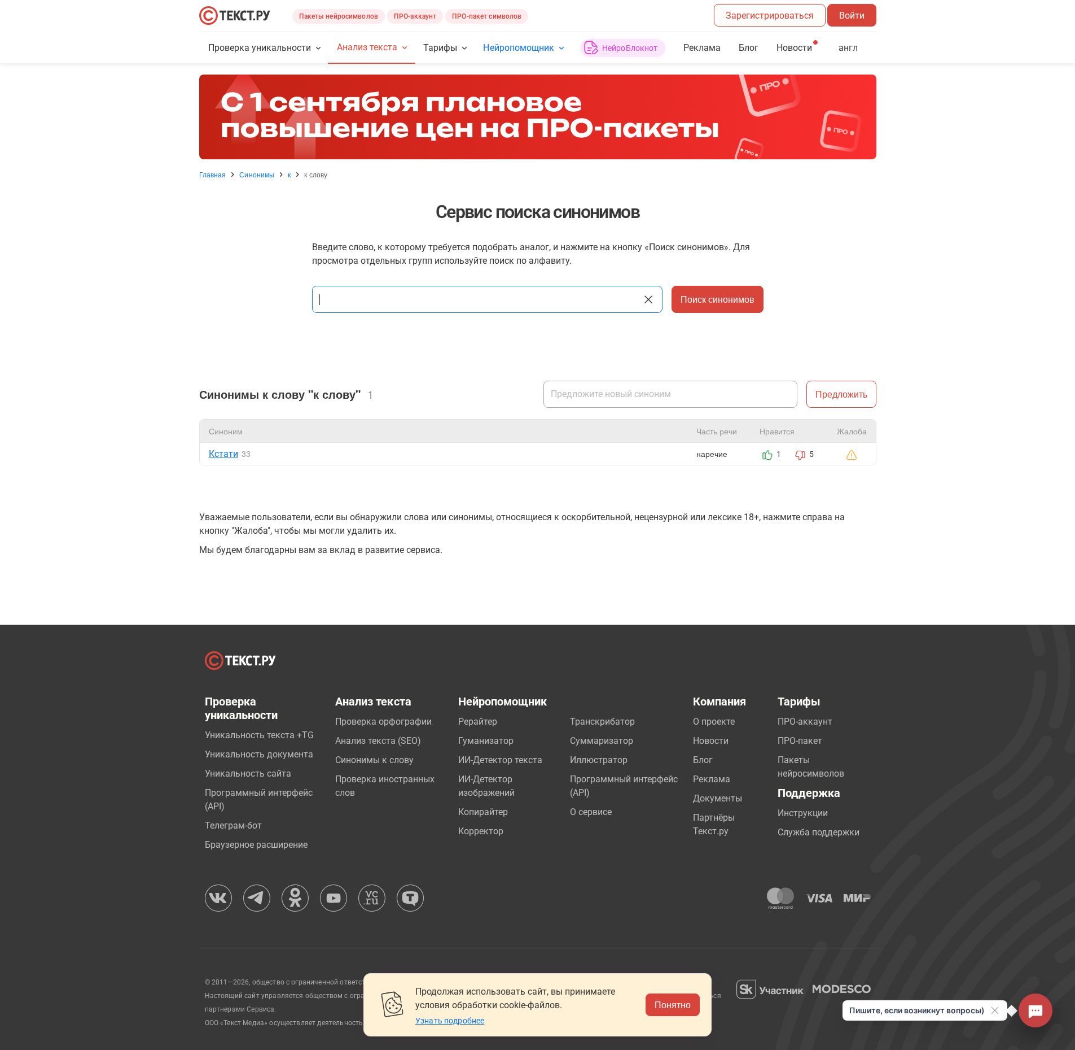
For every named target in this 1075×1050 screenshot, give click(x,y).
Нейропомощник (518, 47)
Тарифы (440, 47)
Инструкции (803, 813)
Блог (748, 47)
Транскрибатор (602, 721)
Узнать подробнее (449, 1021)
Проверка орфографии (383, 721)
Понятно (673, 1004)
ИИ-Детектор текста (500, 760)
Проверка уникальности (259, 47)
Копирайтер (483, 812)
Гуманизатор (486, 740)
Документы (717, 798)
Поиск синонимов (717, 299)
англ (848, 47)
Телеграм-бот (233, 825)
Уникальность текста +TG (259, 735)
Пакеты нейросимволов (338, 16)
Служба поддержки (818, 832)
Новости (711, 740)
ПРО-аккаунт (415, 16)
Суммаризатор (601, 740)
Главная (212, 174)
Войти (852, 15)
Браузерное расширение (256, 844)
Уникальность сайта (248, 773)
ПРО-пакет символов (486, 16)
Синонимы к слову (374, 760)
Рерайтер (477, 721)
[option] (537, 117)
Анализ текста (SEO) (378, 740)
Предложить (841, 393)
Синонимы (256, 174)
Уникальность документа (259, 754)
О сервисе (591, 812)
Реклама (702, 47)
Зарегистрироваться (770, 15)
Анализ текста (367, 47)
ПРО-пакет (800, 740)
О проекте (714, 721)
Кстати (223, 453)
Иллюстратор (599, 760)
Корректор (480, 831)
